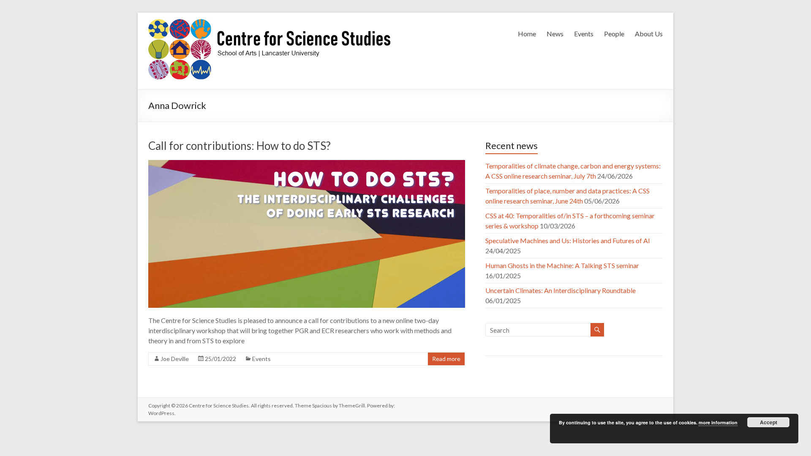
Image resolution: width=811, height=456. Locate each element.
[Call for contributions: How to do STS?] (306, 164)
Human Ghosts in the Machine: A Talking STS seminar (562, 265)
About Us (649, 34)
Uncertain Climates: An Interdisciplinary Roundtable (560, 290)
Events (583, 34)
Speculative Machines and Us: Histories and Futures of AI (567, 240)
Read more (446, 358)
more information (718, 422)
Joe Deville (175, 358)
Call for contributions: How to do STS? (239, 145)
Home (527, 34)
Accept (768, 422)
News (555, 34)
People (614, 34)
